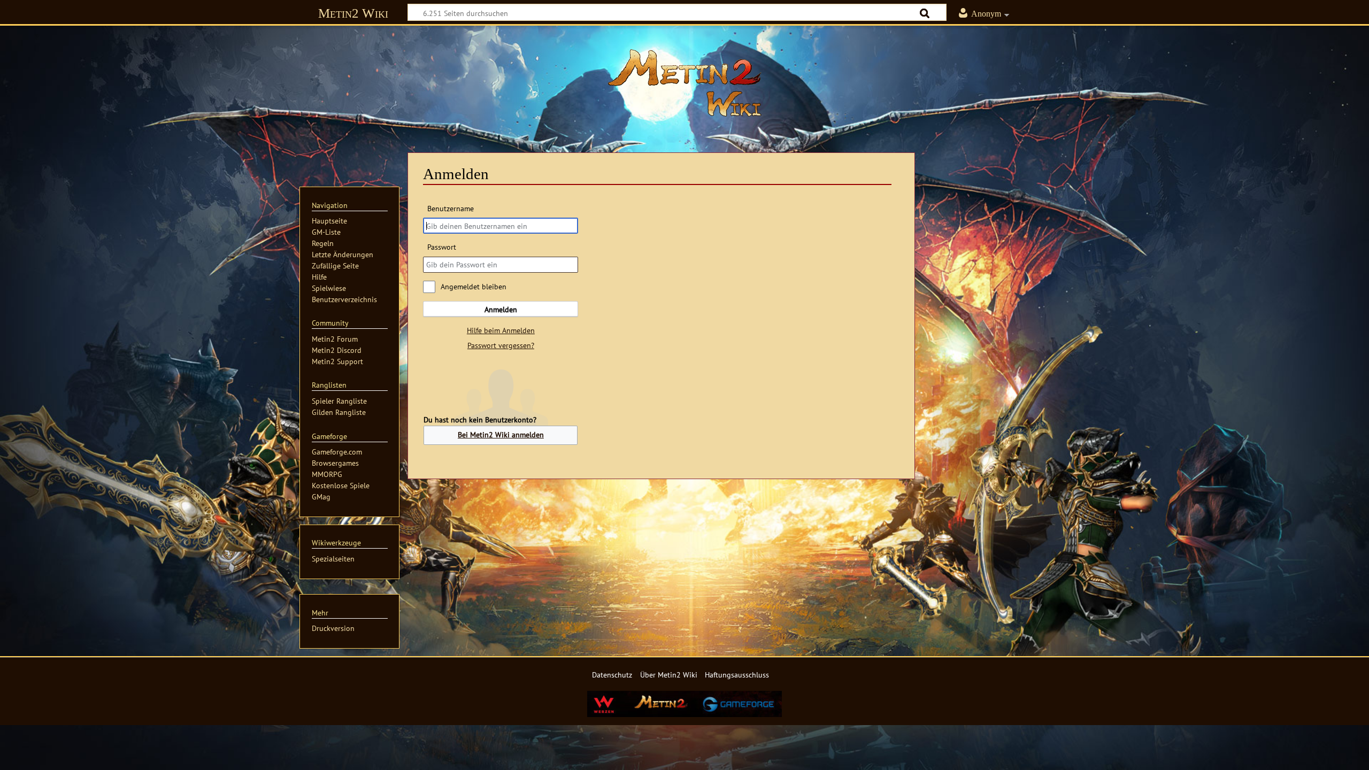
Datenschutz (612, 674)
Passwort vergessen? (500, 345)
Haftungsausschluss (737, 674)
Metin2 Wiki (353, 13)
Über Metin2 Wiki (668, 674)
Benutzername (450, 208)
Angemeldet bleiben (473, 286)
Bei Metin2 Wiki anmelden (501, 434)
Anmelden (500, 309)
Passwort (441, 247)
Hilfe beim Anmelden (501, 330)
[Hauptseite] (684, 82)
